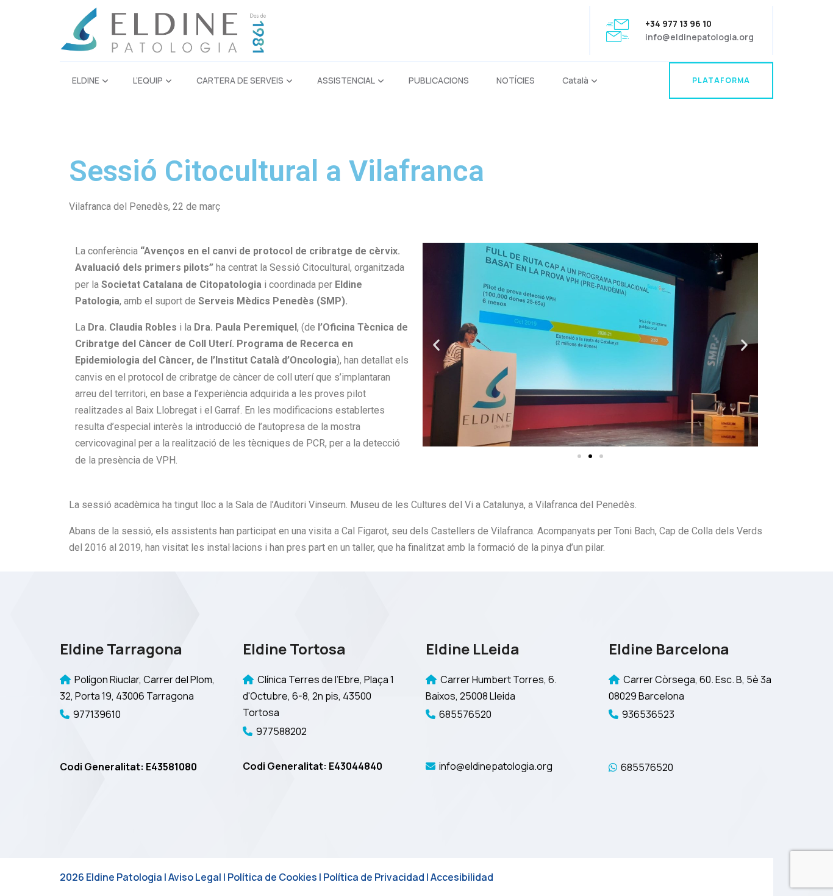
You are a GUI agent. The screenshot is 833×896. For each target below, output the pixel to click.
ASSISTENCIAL (346, 80)
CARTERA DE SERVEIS (240, 80)
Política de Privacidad (373, 877)
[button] (436, 345)
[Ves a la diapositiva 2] (590, 456)
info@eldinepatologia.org (699, 37)
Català (575, 80)
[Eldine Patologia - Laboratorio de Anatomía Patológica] (163, 29)
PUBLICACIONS (439, 80)
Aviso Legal (194, 877)
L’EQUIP (148, 80)
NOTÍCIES (515, 80)
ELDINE (85, 80)
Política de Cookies (272, 877)
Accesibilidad (462, 877)
